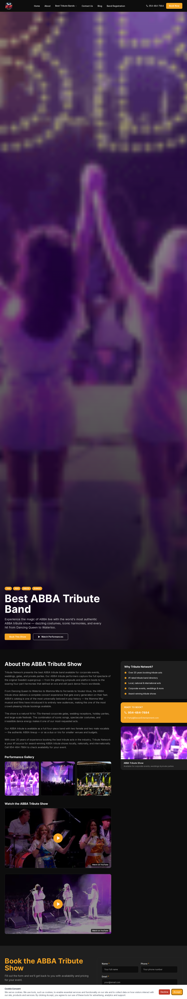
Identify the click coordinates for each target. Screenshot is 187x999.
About (48, 6)
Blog (100, 6)
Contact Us (87, 6)
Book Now (174, 6)
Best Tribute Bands (65, 6)
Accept (177, 992)
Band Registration (116, 6)
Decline (164, 992)
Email (105, 976)
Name (106, 963)
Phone (145, 963)
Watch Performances (52, 636)
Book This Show (17, 636)
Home (37, 6)
